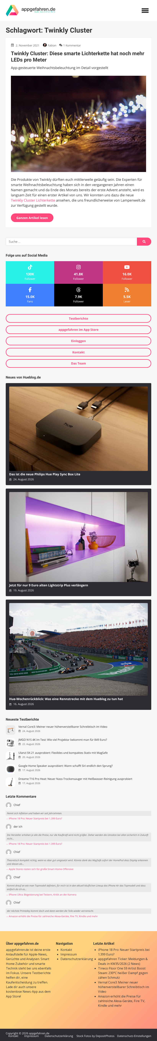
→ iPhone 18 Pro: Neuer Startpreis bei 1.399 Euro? (34, 818)
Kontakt (78, 352)
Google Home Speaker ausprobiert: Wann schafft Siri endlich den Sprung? (65, 766)
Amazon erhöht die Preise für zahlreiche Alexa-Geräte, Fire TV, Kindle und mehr (121, 1001)
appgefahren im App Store (79, 330)
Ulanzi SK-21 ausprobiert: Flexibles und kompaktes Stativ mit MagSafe (63, 753)
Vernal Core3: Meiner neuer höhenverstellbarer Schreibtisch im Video (62, 726)
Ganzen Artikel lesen (32, 218)
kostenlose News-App (22, 991)
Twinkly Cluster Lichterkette (33, 200)
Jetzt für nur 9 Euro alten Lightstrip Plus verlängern (48, 585)
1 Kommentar (72, 45)
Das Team (78, 363)
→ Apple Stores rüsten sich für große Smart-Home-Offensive (40, 869)
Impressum (69, 954)
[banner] (31, 10)
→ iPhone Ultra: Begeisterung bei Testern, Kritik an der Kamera (41, 894)
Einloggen (78, 341)
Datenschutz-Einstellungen (134, 1036)
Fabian (52, 45)
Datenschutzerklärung (77, 959)
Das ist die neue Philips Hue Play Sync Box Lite (44, 474)
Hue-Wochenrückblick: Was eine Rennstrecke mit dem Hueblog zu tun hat (66, 699)
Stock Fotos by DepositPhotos (95, 1036)
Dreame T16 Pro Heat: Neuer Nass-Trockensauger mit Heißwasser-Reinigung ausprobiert (75, 779)
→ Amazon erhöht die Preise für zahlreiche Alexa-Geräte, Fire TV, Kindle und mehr (52, 916)
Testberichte (78, 318)
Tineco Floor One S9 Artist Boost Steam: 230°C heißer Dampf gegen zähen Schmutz (123, 973)
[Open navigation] (145, 10)
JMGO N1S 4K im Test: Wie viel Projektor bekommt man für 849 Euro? (62, 739)
